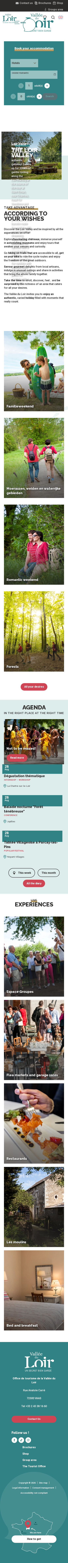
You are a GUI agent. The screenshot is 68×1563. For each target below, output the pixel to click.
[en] (60, 17)
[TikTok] (21, 1440)
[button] (60, 17)
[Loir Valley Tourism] (39, 22)
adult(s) (38, 85)
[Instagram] (28, 1440)
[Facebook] (14, 1440)
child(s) (31, 96)
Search (50, 96)
